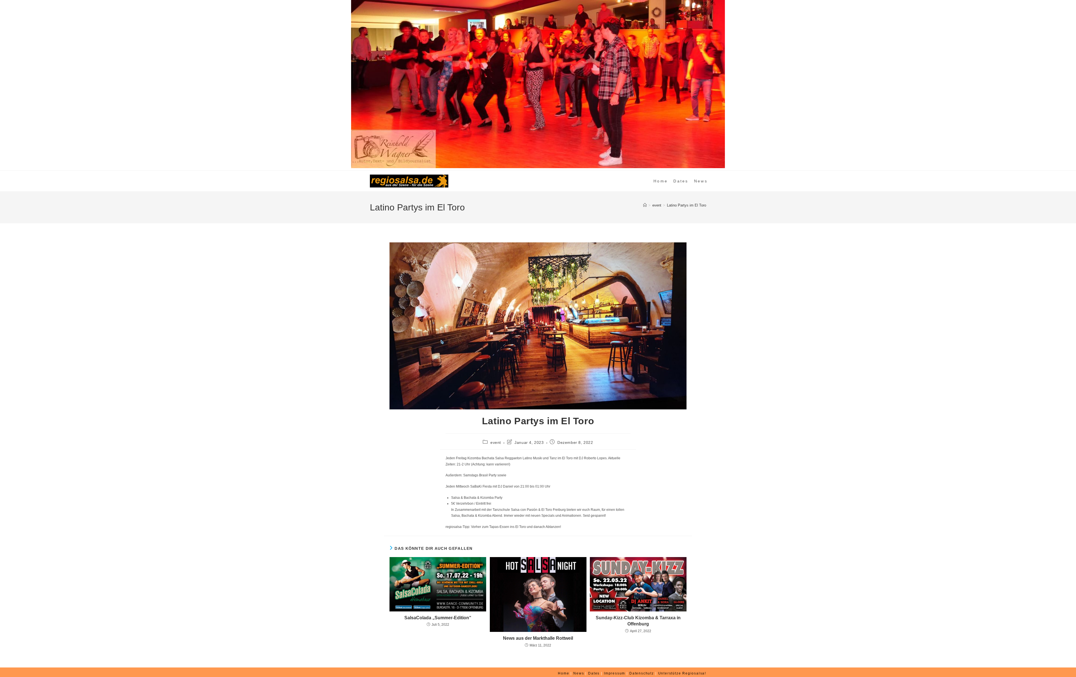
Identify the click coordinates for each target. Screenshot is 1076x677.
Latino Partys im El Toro (686, 205)
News (578, 673)
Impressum (614, 673)
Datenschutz (641, 673)
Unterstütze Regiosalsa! (682, 673)
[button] (8, 84)
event (495, 442)
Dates (594, 673)
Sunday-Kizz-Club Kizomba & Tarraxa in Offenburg (638, 620)
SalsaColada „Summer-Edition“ (437, 617)
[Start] (645, 205)
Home (563, 673)
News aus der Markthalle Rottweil (538, 638)
